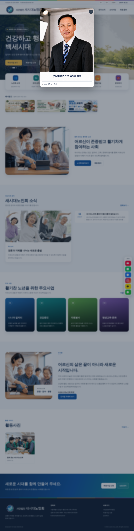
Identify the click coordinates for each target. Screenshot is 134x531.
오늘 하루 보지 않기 (50, 84)
